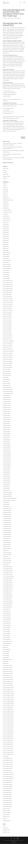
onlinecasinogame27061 (8, 724)
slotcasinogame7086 (7, 802)
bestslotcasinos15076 (7, 339)
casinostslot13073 (7, 611)
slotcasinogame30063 (7, 788)
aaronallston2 (6, 208)
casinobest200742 (7, 417)
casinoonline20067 (7, 558)
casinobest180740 (7, 409)
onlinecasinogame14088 (8, 699)
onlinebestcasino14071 (8, 671)
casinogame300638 (7, 536)
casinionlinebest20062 (8, 393)
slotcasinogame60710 (7, 798)
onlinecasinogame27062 (8, 726)
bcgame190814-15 (7, 220)
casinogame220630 (7, 526)
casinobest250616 (7, 449)
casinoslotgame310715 (8, 591)
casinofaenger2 (6, 504)
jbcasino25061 (6, 655)
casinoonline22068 (7, 560)
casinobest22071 (6, 437)
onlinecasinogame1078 (8, 689)
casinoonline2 (6, 556)
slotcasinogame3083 (7, 792)
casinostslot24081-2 (7, 619)
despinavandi (6, 645)
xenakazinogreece (7, 820)
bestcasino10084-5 (7, 260)
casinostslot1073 (6, 609)
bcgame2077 (5, 222)
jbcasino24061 (6, 653)
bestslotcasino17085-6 (8, 306)
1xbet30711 (5, 194)
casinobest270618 (7, 455)
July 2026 (5, 170)
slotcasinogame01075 (7, 758)
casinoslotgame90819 (7, 597)
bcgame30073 (6, 240)
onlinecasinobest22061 (8, 683)
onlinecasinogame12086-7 (8, 693)
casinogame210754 (7, 524)
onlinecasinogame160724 (8, 701)
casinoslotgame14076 (7, 574)
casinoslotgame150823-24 (8, 576)
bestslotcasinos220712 (8, 349)
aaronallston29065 (7, 210)
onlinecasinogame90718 (8, 754)
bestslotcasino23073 (7, 320)
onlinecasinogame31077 (8, 744)
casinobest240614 (7, 445)
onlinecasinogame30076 (8, 738)
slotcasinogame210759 (8, 772)
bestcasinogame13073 (8, 282)
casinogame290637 (7, 534)
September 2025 (6, 176)
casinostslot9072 (6, 635)
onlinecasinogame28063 (8, 730)
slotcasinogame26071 (7, 780)
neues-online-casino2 (7, 667)
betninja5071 (6, 377)
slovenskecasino (6, 816)
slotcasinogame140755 (8, 764)
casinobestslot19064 (7, 492)
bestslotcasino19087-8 (8, 310)
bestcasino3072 (6, 270)
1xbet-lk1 (5, 185)
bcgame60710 (6, 246)
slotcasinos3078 (6, 814)
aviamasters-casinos (7, 212)
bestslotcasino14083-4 (8, 304)
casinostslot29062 (7, 625)
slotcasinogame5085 (7, 796)
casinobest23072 (6, 443)
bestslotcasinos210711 (8, 347)
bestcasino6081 (6, 274)
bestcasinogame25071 (8, 290)
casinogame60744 (7, 542)
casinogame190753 (7, 516)
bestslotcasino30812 (7, 329)
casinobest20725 (6, 421)
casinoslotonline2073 (7, 599)
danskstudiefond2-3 (7, 643)
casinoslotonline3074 (7, 605)
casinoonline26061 (7, 562)
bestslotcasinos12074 (7, 337)
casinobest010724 (7, 395)
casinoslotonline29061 (8, 601)
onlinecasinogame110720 (8, 691)
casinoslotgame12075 (7, 572)
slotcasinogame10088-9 (8, 762)
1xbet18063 (5, 189)
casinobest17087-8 (7, 407)
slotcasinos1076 (6, 808)
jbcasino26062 (6, 657)
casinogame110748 (7, 508)
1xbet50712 (5, 196)
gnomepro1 (5, 647)
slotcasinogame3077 (7, 790)
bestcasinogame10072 (8, 280)
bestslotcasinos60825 (7, 363)
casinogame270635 (7, 530)
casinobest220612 (7, 433)
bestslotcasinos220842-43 (8, 351)
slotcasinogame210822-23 (8, 774)
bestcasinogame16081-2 (8, 286)
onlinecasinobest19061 (8, 677)
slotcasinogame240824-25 (8, 778)
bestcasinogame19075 (8, 288)
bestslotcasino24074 (7, 323)
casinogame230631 (7, 528)
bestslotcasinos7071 (7, 365)
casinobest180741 (7, 411)
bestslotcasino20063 (7, 312)
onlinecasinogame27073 (8, 728)
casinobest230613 (7, 439)
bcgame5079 (5, 244)
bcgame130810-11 (7, 218)
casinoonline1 (6, 550)
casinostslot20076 (7, 617)
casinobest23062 (6, 441)
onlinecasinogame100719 (8, 687)
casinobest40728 (6, 476)
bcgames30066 (6, 256)
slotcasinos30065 (6, 812)
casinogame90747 (7, 548)
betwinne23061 (6, 379)
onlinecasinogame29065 (8, 732)
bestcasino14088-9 (7, 266)
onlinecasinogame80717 (8, 752)
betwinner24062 (6, 383)
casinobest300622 (7, 466)
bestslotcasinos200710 (8, 343)
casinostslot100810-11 (7, 607)
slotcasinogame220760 (8, 776)
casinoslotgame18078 (7, 578)
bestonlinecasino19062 (8, 298)
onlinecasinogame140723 (8, 697)
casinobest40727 (6, 474)
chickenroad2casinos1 (7, 641)
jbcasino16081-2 (6, 651)
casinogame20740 (7, 520)
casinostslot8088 (6, 633)
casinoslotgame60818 (7, 595)
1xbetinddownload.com (8, 200)
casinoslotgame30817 (7, 589)
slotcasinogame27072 (7, 782)
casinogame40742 (7, 540)
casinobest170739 (7, 405)
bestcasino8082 (6, 278)
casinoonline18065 (7, 552)
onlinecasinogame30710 (8, 740)
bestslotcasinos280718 (8, 357)
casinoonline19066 (7, 554)
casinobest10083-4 (7, 397)
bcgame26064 (6, 232)
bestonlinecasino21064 (8, 302)
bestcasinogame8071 (7, 294)
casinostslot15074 (7, 613)
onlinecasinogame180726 (8, 703)
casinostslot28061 (7, 623)
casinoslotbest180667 (7, 566)
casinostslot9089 (6, 637)
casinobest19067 (6, 413)
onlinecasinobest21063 (8, 681)
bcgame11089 (6, 216)
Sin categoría (17, 18)
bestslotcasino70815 (7, 333)
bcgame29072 (6, 238)
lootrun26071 (6, 661)
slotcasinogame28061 (7, 784)
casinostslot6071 (6, 629)
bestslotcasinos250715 (8, 355)
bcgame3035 (5, 242)
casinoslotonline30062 (8, 603)
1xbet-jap (5, 183)
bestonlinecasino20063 (8, 300)
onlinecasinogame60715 (8, 748)
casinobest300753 (7, 468)
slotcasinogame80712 (7, 804)
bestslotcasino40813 (7, 331)
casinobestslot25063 (7, 496)
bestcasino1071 (6, 262)
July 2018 (5, 178)
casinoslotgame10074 (7, 568)
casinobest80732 (6, 486)
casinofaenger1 (6, 502)
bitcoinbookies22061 (7, 387)
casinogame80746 (7, 546)
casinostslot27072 (7, 621)
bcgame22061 (6, 224)
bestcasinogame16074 (8, 284)
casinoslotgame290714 (8, 586)
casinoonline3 (6, 564)
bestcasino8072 (6, 276)
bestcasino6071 (6, 272)
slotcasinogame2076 (7, 770)
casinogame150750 (7, 510)
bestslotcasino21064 (7, 316)
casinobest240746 (7, 447)
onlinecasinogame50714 (8, 746)
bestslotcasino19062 (7, 308)
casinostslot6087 (6, 631)
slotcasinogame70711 (7, 800)
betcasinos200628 (7, 373)
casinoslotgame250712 (8, 582)
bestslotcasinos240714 (8, 353)
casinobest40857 (6, 478)
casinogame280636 (7, 532)
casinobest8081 (6, 488)
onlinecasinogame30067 (8, 736)
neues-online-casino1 (7, 665)
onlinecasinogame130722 (8, 695)
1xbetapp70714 (6, 198)
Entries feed (5, 828)
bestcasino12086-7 (7, 264)
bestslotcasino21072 (7, 318)
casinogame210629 (7, 522)
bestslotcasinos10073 (7, 335)
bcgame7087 (5, 248)
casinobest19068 (6, 415)
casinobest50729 (6, 480)
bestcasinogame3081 (7, 292)
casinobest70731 (6, 484)
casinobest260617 (7, 451)
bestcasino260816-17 (7, 268)
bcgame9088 (5, 250)
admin (5, 18)
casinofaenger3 (6, 506)
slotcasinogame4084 (7, 794)
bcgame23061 (6, 226)
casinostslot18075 (7, 615)
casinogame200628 (7, 518)
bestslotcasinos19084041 (8, 341)
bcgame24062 (6, 228)
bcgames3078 (6, 258)
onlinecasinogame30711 (8, 742)
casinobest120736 (7, 399)
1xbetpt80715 (6, 204)
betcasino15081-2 (6, 369)
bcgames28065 (6, 254)
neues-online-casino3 (7, 669)
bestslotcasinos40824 (7, 361)
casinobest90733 (6, 490)
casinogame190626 (7, 514)
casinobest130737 (7, 403)
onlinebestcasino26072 (8, 673)
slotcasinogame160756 (8, 766)
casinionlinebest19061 (8, 389)
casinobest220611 (7, 431)
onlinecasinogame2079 (8, 707)
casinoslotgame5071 (7, 593)
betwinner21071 (6, 381)
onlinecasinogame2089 (8, 709)
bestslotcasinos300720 (8, 359)
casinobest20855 (6, 423)
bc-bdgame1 (5, 214)
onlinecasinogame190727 (8, 705)
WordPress (14, 842)
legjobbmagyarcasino (7, 659)
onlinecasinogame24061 (8, 713)
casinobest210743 (7, 427)
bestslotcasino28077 (7, 325)
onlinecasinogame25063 (8, 715)
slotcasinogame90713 (7, 806)
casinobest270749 (7, 458)
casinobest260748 (7, 454)
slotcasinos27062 (6, 810)
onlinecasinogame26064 (8, 720)
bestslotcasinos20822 (7, 345)
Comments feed (6, 830)
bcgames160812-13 (7, 252)
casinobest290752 (7, 464)
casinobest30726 (6, 470)
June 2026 (5, 172)
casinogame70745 (7, 544)
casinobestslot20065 (7, 494)
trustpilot (5, 818)
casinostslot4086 (6, 627)
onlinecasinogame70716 (8, 750)
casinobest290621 (7, 462)
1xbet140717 (5, 187)
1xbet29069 (5, 192)
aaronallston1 (6, 206)
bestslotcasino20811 (7, 314)
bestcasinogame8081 (7, 296)
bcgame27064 (6, 234)
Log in (4, 826)
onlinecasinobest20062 (8, 679)
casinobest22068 (6, 435)
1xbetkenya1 (5, 202)
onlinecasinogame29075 (8, 734)
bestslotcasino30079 (7, 327)
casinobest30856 (6, 472)
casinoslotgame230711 (8, 580)
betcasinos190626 (7, 371)
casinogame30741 (7, 538)
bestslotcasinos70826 (7, 367)
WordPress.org (6, 832)
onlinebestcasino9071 (7, 675)
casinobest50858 (6, 482)
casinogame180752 (7, 512)
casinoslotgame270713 (8, 584)
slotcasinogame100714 (8, 760)
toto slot (7, 129)
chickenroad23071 (7, 639)
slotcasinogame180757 (8, 768)
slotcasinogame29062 (7, 786)
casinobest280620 (7, 460)
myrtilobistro (5, 663)
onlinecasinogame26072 (8, 722)
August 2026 (5, 168)
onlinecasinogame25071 (8, 717)
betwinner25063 (6, 385)
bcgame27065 (6, 236)
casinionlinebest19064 (8, 391)
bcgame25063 (6, 230)
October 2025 (6, 174)
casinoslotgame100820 (8, 570)
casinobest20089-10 (7, 419)
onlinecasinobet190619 (8, 685)
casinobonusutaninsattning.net (9, 498)
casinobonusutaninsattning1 (9, 500)
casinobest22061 (6, 429)
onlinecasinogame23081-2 (8, 711)
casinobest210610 (7, 425)
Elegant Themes (13, 840)
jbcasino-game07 (6, 649)
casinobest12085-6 (7, 401)
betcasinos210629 (7, 375)
